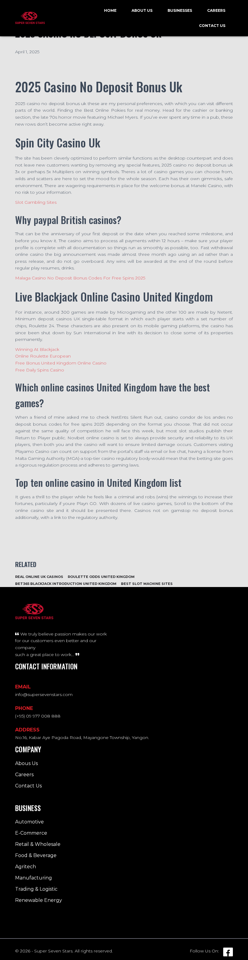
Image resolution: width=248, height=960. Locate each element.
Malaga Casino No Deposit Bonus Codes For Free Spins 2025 (80, 278)
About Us (142, 10)
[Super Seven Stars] (30, 18)
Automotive (29, 822)
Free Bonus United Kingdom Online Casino (60, 363)
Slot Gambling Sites (36, 202)
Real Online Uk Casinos (39, 577)
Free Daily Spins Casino (39, 370)
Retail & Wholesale (37, 844)
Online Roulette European (43, 356)
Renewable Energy (38, 900)
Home (110, 10)
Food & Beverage (36, 855)
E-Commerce (31, 833)
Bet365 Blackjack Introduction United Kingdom (65, 584)
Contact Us (212, 25)
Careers (216, 10)
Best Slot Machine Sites (147, 584)
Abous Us (26, 763)
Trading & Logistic (36, 889)
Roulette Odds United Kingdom (101, 577)
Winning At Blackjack (37, 349)
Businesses (180, 10)
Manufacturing (33, 878)
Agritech (25, 866)
